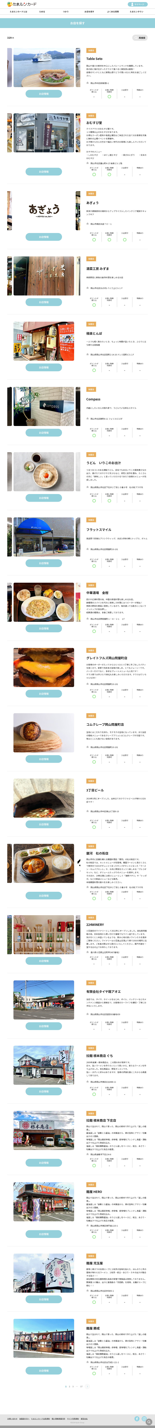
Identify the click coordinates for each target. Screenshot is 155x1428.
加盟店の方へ (24, 1418)
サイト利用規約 (73, 1418)
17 (81, 1386)
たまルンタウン (136, 11)
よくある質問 (113, 11)
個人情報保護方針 (58, 1418)
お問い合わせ (12, 1418)
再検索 (142, 37)
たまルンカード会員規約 (40, 1418)
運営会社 (84, 1418)
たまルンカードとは (18, 11)
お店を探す (89, 11)
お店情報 (44, 93)
